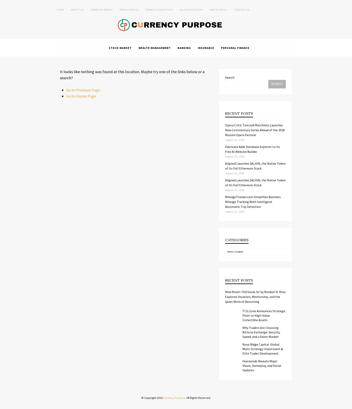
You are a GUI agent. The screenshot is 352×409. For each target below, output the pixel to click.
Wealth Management (155, 48)
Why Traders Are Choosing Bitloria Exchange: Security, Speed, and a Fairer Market (261, 332)
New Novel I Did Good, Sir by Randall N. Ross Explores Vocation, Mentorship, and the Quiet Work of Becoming (255, 297)
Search (229, 77)
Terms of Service (102, 9)
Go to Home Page (81, 96)
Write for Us (218, 9)
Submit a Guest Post (159, 9)
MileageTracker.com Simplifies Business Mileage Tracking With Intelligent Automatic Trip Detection (253, 202)
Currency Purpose (174, 398)
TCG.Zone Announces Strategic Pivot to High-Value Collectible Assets (264, 315)
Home (60, 9)
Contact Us (242, 9)
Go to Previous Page (83, 90)
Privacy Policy (129, 9)
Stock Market (120, 48)
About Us (77, 9)
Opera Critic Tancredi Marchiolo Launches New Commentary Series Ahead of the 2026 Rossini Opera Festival (255, 130)
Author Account (191, 9)
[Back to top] (348, 405)
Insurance (206, 48)
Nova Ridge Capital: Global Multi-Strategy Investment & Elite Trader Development (262, 348)
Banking (184, 48)
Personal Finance (235, 48)
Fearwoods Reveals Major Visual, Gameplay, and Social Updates (261, 365)
